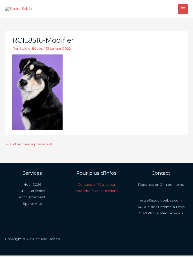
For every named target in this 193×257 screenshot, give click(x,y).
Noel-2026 (32, 184)
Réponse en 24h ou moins (161, 184)
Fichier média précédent (29, 144)
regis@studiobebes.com (161, 200)
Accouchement (32, 197)
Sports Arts (32, 204)
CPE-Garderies (32, 191)
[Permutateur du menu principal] (183, 9)
